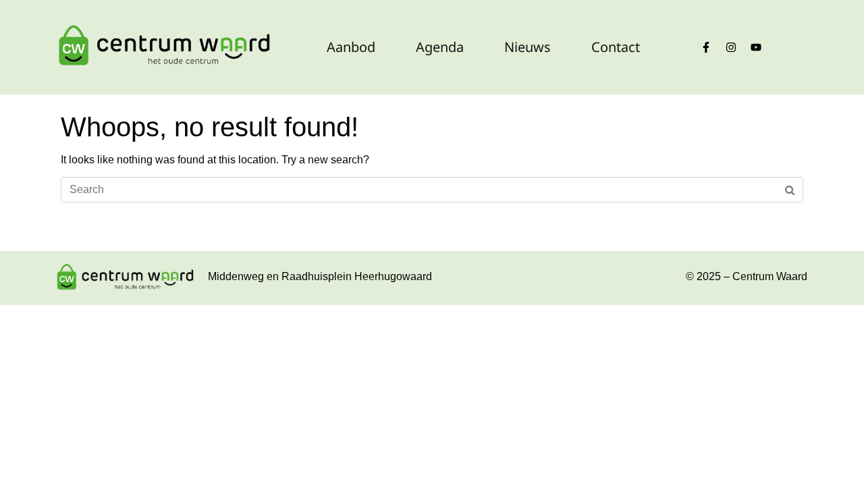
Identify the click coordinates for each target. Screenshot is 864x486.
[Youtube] (756, 47)
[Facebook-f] (706, 47)
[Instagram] (731, 47)
